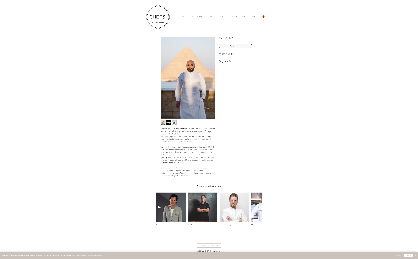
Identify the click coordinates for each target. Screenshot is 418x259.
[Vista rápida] (171, 207)
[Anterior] (159, 207)
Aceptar (408, 255)
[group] (209, 209)
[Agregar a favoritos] (255, 46)
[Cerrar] (415, 255)
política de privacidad (95, 255)
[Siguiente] (258, 207)
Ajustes (398, 255)
